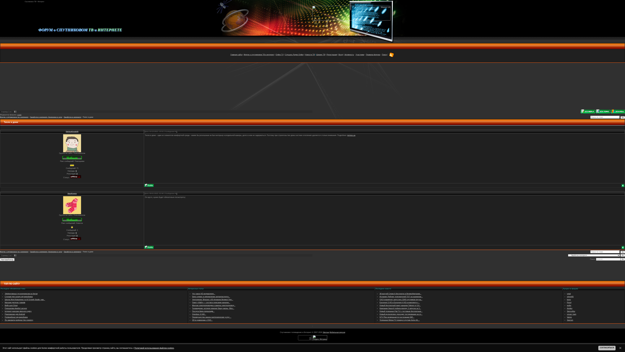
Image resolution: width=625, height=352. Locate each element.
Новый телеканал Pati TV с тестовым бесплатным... (401, 311)
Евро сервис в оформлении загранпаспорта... (211, 297)
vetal (569, 294)
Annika (569, 308)
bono (569, 300)
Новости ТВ (310, 55)
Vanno (569, 317)
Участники (360, 55)
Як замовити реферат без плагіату (19, 320)
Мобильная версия (337, 332)
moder (19, 115)
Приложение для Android (15, 314)
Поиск (384, 55)
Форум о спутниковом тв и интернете (14, 117)
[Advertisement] (312, 86)
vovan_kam (571, 314)
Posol (569, 302)
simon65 (570, 297)
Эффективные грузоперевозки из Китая (21, 294)
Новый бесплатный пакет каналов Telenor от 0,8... (400, 305)
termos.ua (351, 135)
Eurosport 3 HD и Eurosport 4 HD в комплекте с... (400, 302)
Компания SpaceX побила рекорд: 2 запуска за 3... (400, 308)
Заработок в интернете (72, 117)
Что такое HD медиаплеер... (203, 294)
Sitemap (326, 332)
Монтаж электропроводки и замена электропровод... (213, 305)
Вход (341, 55)
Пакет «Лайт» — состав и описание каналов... (211, 302)
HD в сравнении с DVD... (202, 320)
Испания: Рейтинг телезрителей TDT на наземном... (401, 297)
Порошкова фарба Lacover (16, 308)
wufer (569, 305)
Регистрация (332, 55)
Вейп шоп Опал (11, 305)
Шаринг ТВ (320, 55)
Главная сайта (236, 55)
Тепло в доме (88, 117)
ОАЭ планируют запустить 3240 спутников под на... (401, 300)
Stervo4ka (571, 311)
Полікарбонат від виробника (16, 317)
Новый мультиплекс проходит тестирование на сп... (401, 314)
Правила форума (373, 55)
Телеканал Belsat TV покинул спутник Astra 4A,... (400, 320)
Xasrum (570, 320)
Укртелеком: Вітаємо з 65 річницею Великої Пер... (212, 300)
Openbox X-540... (199, 314)
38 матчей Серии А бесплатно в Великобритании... (400, 294)
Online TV (280, 55)
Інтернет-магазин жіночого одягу (18, 311)
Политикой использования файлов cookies (154, 348)
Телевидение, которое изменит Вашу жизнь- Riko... (213, 308)
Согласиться (607, 348)
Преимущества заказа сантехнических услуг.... (211, 317)
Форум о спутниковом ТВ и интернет (259, 55)
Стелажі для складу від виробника (19, 297)
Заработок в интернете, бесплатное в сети (46, 117)
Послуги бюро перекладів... (203, 311)
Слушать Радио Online (294, 55)
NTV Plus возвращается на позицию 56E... (397, 317)
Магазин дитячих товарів (15, 302)
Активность (349, 55)
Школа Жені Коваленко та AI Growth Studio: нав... (25, 300)
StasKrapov (72, 193)
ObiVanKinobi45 (72, 131)
